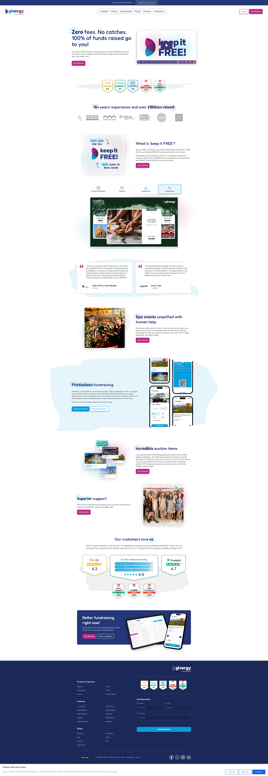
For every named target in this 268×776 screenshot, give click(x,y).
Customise (231, 772)
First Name (140, 703)
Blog (78, 737)
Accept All (258, 772)
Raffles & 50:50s (82, 714)
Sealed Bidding (110, 710)
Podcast (108, 737)
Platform (104, 11)
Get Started (256, 11)
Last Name (167, 703)
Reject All (245, 772)
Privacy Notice (129, 757)
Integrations (109, 721)
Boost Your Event (99, 409)
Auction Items (126, 11)
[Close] (266, 765)
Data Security (81, 745)
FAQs (107, 741)
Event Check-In (110, 718)
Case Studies (110, 734)
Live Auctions (81, 706)
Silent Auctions (110, 706)
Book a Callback (105, 636)
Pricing (137, 11)
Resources (159, 11)
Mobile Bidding (81, 710)
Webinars (80, 741)
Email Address (141, 713)
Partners (147, 11)
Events (114, 11)
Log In (243, 11)
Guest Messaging (82, 721)
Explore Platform (80, 409)
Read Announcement (146, 2)
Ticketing (79, 718)
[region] (134, 770)
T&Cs (122, 757)
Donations (109, 714)
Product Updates (111, 694)
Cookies (137, 757)
